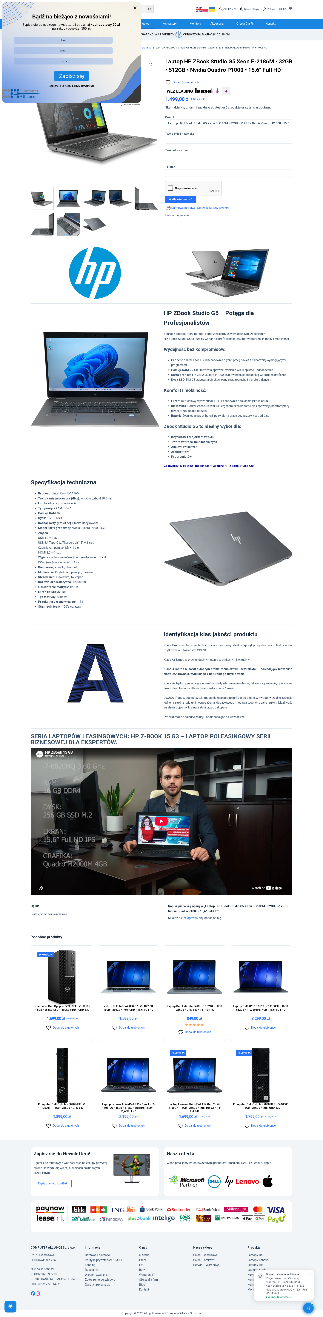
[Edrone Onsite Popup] (161, 658)
